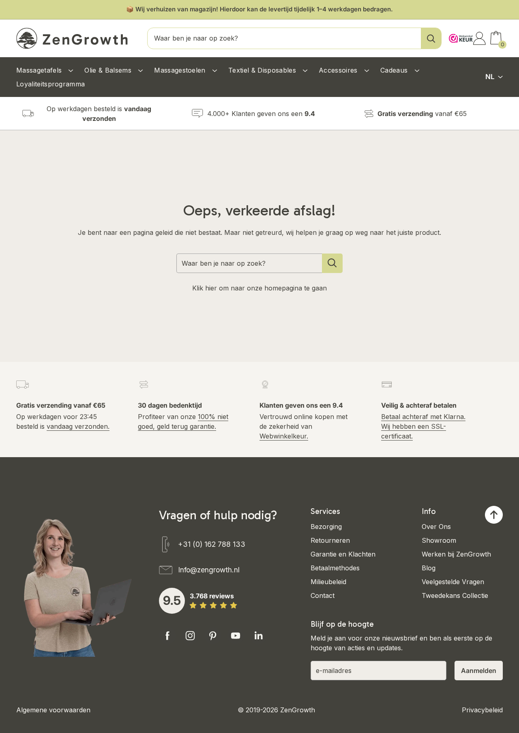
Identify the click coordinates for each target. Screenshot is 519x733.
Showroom (439, 540)
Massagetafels (40, 70)
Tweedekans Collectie (455, 595)
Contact (323, 595)
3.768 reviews (212, 596)
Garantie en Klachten (343, 554)
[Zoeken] (431, 38)
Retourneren (330, 540)
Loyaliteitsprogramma (50, 84)
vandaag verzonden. (78, 426)
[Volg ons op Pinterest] (212, 635)
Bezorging (326, 526)
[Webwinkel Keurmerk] (459, 35)
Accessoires (339, 70)
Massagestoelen (181, 70)
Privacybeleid (482, 710)
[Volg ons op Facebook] (167, 635)
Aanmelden (478, 670)
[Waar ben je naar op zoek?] (332, 263)
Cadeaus (395, 70)
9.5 (172, 600)
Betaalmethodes (335, 568)
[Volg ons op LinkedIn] (258, 635)
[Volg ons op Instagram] (190, 635)
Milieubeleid (328, 582)
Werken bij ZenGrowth (456, 554)
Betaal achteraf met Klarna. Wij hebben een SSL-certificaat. (423, 426)
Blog (428, 568)
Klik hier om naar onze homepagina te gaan (259, 288)
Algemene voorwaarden (53, 710)
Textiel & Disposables (263, 70)
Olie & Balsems (108, 70)
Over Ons (436, 526)
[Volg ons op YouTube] (235, 635)
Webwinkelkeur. (284, 436)
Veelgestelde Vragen (453, 582)
